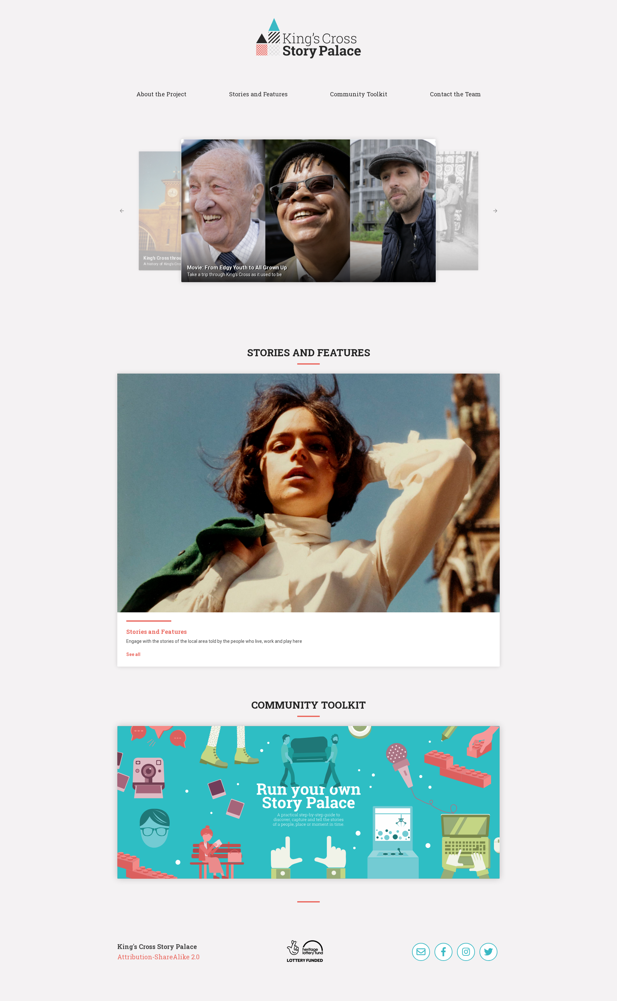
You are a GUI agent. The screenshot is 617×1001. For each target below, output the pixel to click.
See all (133, 654)
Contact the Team (455, 94)
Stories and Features (258, 94)
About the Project (161, 94)
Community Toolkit (358, 94)
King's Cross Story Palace (308, 38)
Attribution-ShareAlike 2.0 (158, 957)
